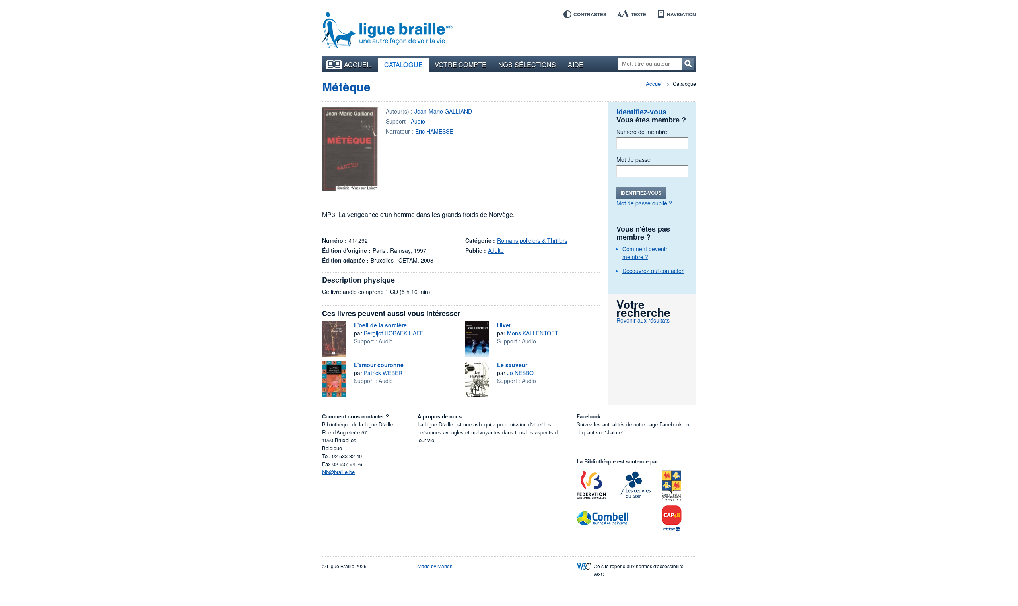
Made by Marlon (435, 566)
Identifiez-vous (641, 193)
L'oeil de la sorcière (380, 325)
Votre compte (460, 64)
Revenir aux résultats (643, 320)
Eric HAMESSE (434, 131)
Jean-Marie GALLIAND (443, 111)
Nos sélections (527, 64)
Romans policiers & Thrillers (532, 240)
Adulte (496, 250)
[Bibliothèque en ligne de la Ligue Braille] (387, 30)
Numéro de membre (641, 132)
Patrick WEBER (383, 373)
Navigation (681, 14)
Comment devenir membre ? (644, 253)
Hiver (504, 325)
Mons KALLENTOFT (532, 333)
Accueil (358, 64)
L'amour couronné (379, 365)
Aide (575, 64)
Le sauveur (512, 365)
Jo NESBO (520, 373)
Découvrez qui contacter (653, 271)
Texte (638, 14)
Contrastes (589, 14)
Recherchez (688, 64)
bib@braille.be (338, 472)
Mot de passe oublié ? (644, 203)
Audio (418, 121)
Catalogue (403, 64)
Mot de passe (633, 159)
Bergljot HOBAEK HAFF (394, 333)
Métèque (346, 86)
